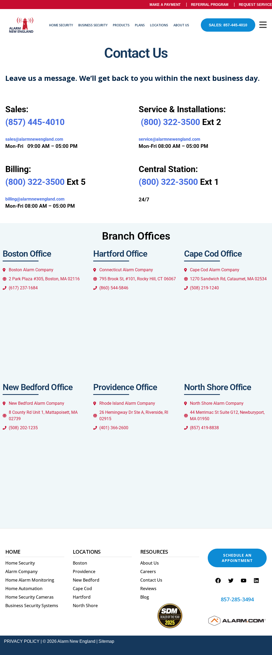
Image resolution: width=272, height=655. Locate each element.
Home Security (61, 25)
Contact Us (151, 580)
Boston (80, 563)
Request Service (255, 5)
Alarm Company (21, 571)
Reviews (148, 588)
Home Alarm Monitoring (29, 580)
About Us (181, 25)
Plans (140, 25)
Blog (144, 597)
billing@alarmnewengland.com (35, 199)
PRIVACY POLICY (22, 641)
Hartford (82, 597)
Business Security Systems (31, 605)
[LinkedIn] (256, 580)
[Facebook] (218, 580)
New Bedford (86, 580)
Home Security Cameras (29, 597)
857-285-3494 (237, 599)
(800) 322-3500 (170, 122)
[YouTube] (243, 580)
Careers (148, 571)
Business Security (93, 25)
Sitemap (106, 641)
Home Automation (23, 588)
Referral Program (209, 5)
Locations (159, 25)
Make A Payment (165, 5)
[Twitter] (231, 580)
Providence (84, 571)
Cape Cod (82, 588)
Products (121, 25)
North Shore (85, 605)
